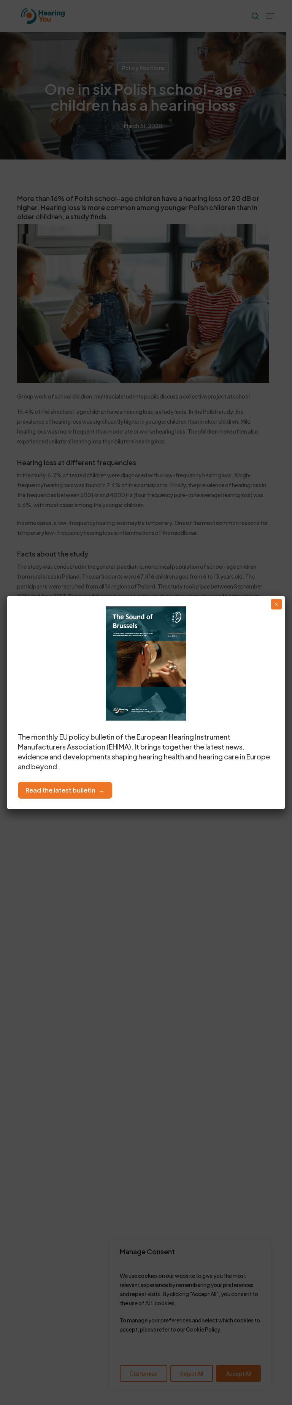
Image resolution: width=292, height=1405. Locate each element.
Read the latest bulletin (60, 790)
